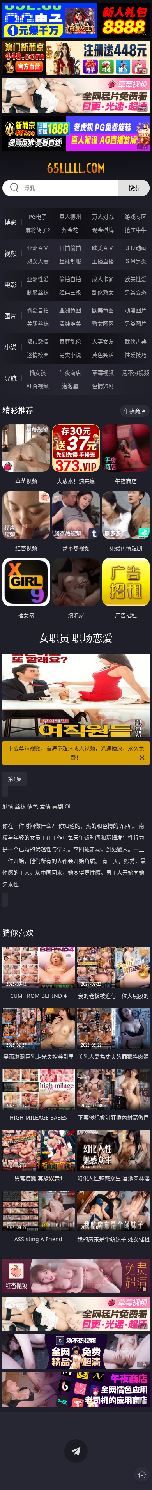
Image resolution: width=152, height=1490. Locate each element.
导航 (10, 378)
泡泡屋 (70, 386)
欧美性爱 (136, 279)
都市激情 (38, 341)
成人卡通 (103, 279)
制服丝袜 (38, 292)
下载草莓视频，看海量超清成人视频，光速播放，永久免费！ (76, 752)
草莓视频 (103, 372)
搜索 (134, 187)
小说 (10, 347)
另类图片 (136, 323)
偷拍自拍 (70, 279)
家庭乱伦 (70, 341)
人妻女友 (103, 341)
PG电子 (38, 216)
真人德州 (70, 216)
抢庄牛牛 (136, 230)
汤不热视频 (135, 372)
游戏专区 (136, 216)
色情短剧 (103, 386)
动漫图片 (136, 310)
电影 (10, 284)
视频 (10, 253)
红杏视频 (38, 386)
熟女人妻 (38, 261)
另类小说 (70, 354)
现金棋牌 (103, 230)
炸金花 (70, 230)
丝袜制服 (70, 261)
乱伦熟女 (103, 292)
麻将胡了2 (37, 230)
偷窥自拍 (38, 310)
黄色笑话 (103, 354)
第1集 (15, 779)
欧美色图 (103, 310)
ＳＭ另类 (136, 261)
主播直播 (103, 261)
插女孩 (38, 372)
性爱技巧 (136, 354)
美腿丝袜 (38, 323)
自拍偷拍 (70, 248)
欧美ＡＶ (103, 248)
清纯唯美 (70, 323)
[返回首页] (142, 1474)
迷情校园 (38, 354)
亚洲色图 (70, 310)
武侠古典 (136, 341)
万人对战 (103, 216)
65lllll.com (76, 168)
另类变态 (136, 292)
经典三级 (70, 292)
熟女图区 (103, 323)
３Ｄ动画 (136, 248)
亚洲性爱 (38, 279)
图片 (10, 316)
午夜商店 (70, 372)
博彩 (10, 222)
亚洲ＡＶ (38, 248)
